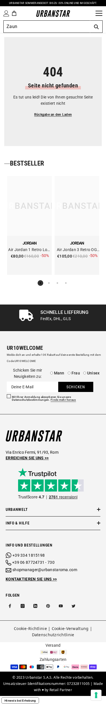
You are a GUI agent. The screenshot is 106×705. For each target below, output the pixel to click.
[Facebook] (10, 606)
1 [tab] (40, 283)
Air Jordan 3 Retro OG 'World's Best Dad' (77, 250)
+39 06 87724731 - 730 (33, 562)
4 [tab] (66, 283)
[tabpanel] (29, 225)
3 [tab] (57, 283)
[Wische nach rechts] (101, 318)
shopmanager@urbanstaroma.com (44, 569)
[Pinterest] (48, 606)
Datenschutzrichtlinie (53, 634)
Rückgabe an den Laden (53, 115)
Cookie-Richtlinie (30, 628)
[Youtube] (61, 606)
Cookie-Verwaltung (70, 628)
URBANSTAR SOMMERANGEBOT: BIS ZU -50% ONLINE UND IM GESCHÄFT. (53, 3)
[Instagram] (22, 606)
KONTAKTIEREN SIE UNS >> (31, 579)
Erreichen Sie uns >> (27, 458)
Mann (59, 373)
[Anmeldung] (5, 13)
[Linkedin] (35, 606)
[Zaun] (89, 13)
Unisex (93, 373)
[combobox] (46, 26)
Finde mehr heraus (63, 399)
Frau (76, 373)
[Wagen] (14, 13)
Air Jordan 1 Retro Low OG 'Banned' (29, 250)
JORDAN (29, 243)
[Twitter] (73, 606)
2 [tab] (49, 283)
